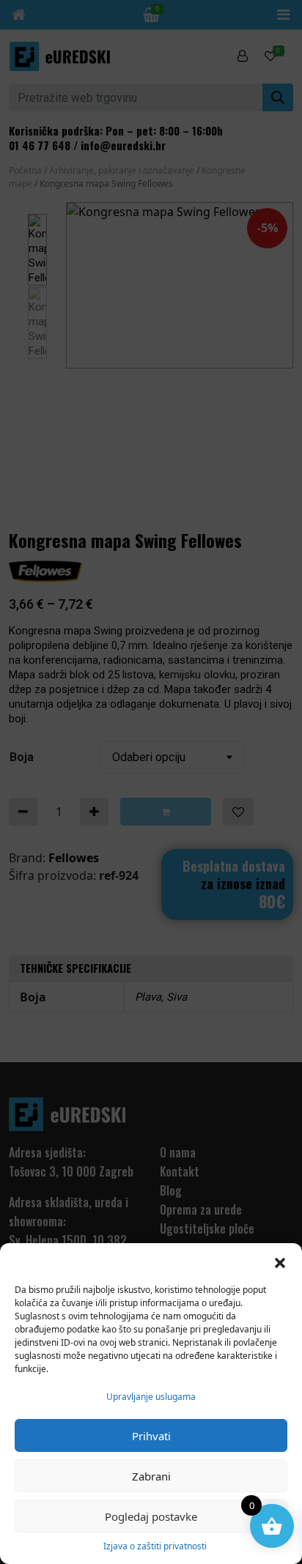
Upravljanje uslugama (151, 1396)
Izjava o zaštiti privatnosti (155, 1546)
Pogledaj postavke (151, 1516)
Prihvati (151, 1435)
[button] (280, 1261)
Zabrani (151, 1476)
